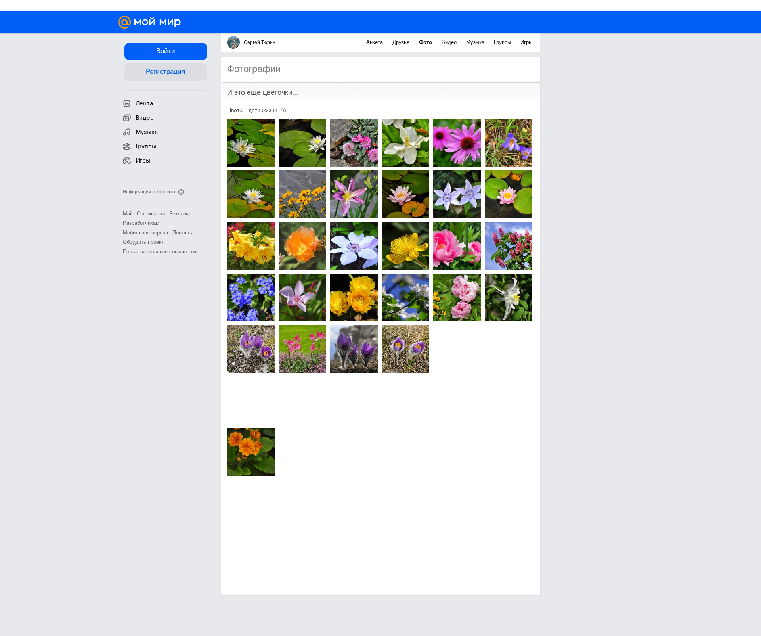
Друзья (401, 42)
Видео (450, 42)
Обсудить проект (143, 242)
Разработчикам (141, 223)
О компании (151, 213)
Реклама (179, 213)
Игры (526, 42)
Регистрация (165, 71)
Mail (127, 213)
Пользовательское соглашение (160, 252)
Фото (426, 42)
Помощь (182, 233)
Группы (503, 42)
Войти (165, 51)
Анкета (375, 42)
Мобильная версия (145, 233)
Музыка (476, 42)
